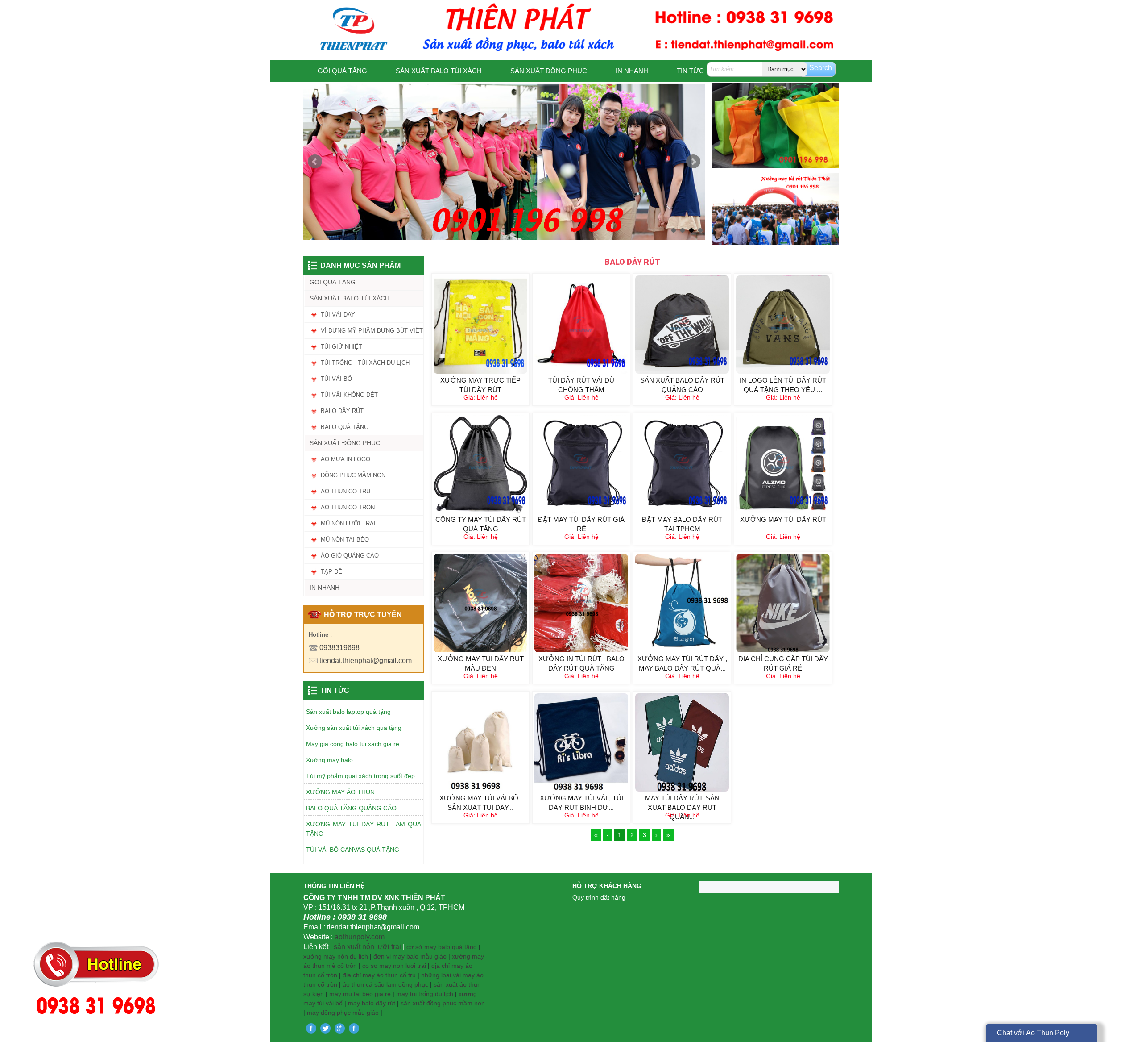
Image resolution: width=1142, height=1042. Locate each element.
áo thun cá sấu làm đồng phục (385, 984)
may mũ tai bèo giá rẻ (360, 993)
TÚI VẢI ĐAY (338, 314)
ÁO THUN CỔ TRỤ (345, 491)
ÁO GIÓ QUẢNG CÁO (350, 555)
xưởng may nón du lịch (335, 956)
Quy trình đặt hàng (598, 897)
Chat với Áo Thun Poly (1033, 1033)
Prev (315, 161)
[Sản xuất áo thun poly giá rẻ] (504, 161)
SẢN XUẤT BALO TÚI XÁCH (439, 71)
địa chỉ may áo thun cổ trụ (379, 975)
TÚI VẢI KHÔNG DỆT (349, 395)
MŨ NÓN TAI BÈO (345, 539)
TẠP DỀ (331, 571)
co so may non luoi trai (394, 965)
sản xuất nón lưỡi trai (367, 946)
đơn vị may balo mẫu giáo (410, 956)
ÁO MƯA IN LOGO (345, 459)
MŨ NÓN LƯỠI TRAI (348, 523)
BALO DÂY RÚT (342, 411)
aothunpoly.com (360, 937)
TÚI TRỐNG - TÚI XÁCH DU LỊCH (365, 362)
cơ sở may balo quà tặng (441, 946)
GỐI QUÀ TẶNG (342, 71)
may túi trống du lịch (424, 993)
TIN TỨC (690, 71)
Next (693, 161)
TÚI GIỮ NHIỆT (341, 346)
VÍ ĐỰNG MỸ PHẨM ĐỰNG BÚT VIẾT (372, 330)
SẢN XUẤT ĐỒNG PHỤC (548, 71)
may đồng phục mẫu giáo (343, 1012)
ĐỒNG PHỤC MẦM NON (353, 475)
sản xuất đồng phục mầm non (443, 1003)
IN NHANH (632, 71)
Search (820, 67)
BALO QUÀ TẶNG (344, 427)
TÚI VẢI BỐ (336, 378)
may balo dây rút (371, 1003)
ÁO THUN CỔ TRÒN (348, 507)
